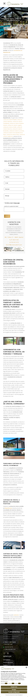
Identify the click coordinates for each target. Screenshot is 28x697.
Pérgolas (5, 665)
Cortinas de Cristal (8, 662)
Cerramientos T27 (6, 22)
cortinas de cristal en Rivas (13, 134)
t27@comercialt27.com (14, 245)
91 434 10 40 (14, 240)
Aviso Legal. (17, 203)
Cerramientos (6, 659)
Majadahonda (8, 508)
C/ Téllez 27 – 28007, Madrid (14, 237)
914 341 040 (8, 644)
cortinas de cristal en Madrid (9, 119)
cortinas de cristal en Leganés (15, 125)
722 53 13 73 (15, 242)
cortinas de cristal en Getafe (9, 127)
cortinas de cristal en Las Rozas (16, 130)
